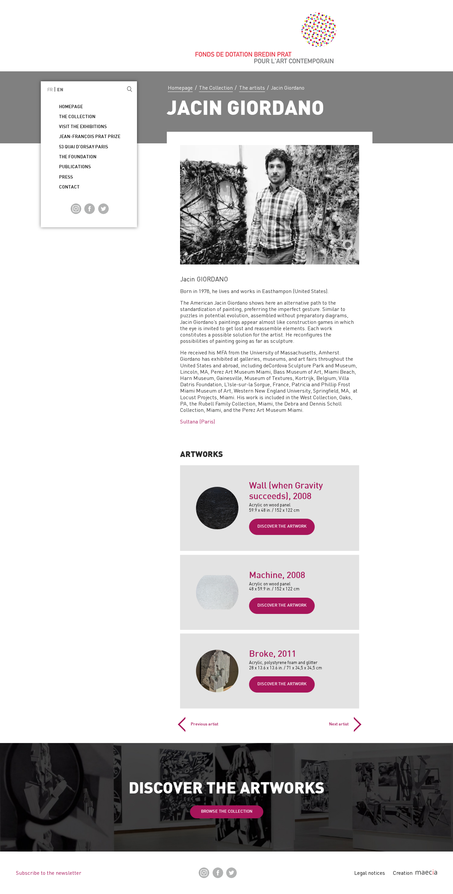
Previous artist (204, 724)
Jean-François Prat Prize (89, 137)
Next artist (339, 724)
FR (50, 89)
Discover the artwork (281, 527)
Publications (75, 167)
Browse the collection (226, 812)
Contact (69, 187)
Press (66, 177)
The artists (252, 87)
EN (60, 90)
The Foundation (78, 157)
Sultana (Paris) (197, 421)
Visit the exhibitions (83, 127)
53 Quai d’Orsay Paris (83, 147)
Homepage (180, 87)
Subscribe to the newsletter (48, 872)
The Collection (216, 87)
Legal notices (369, 872)
